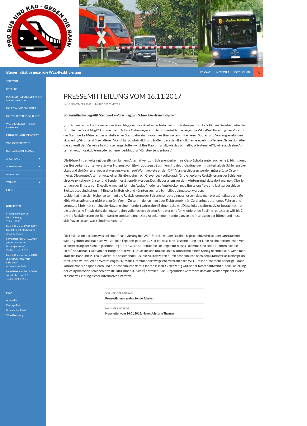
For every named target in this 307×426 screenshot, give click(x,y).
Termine (11, 182)
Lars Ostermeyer (108, 104)
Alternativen (14, 166)
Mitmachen (13, 174)
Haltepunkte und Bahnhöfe (23, 116)
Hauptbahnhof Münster (21, 108)
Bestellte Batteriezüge (20, 150)
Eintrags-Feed (14, 305)
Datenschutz (242, 72)
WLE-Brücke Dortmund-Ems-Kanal (21, 125)
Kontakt (205, 72)
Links (9, 190)
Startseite (12, 81)
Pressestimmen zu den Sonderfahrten (129, 296)
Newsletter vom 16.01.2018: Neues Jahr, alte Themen (139, 311)
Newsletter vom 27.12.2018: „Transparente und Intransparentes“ (21, 242)
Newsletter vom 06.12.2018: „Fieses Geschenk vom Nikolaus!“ (21, 258)
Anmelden (12, 300)
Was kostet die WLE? (18, 143)
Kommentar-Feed (16, 310)
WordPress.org (14, 315)
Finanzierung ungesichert (22, 135)
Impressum (222, 72)
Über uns (11, 89)
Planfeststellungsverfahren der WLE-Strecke (24, 98)
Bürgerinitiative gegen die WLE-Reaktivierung (43, 72)
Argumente (13, 158)
